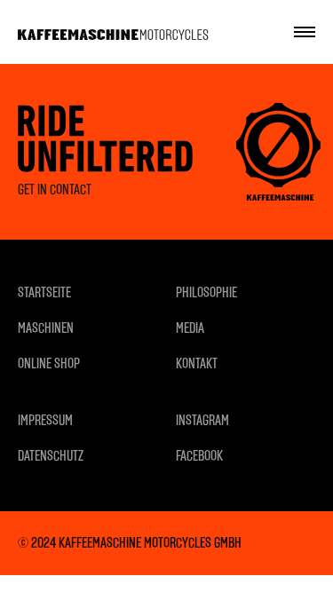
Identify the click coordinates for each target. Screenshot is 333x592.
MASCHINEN (46, 328)
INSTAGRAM (202, 420)
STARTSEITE (44, 292)
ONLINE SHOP (49, 363)
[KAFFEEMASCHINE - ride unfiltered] (113, 32)
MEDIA (190, 328)
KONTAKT (197, 363)
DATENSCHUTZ (50, 455)
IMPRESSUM (45, 420)
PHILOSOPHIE (206, 292)
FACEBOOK (199, 455)
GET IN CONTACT (54, 189)
